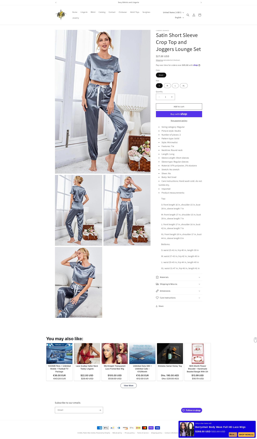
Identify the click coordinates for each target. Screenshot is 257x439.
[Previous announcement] (56, 2)
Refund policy (117, 433)
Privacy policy (130, 433)
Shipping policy (156, 433)
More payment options (179, 120)
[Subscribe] (100, 410)
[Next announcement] (201, 2)
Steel (161, 75)
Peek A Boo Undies (89, 433)
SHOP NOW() (246, 434)
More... (232, 434)
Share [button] (161, 306)
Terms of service (142, 433)
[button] (188, 15)
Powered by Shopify (103, 433)
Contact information (172, 433)
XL (184, 85)
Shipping (159, 60)
